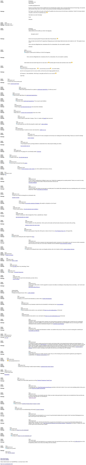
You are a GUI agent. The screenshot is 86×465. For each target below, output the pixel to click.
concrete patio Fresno (15, 83)
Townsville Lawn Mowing (42, 189)
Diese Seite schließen (5, 459)
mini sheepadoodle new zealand (22, 217)
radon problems (44, 124)
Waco (33, 236)
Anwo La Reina (16, 279)
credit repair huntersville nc (31, 95)
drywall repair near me (23, 157)
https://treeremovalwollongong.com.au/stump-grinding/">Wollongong (57, 423)
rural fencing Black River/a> (34, 287)
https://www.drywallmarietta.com (24, 435)
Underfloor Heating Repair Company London (31, 403)
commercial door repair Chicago (47, 366)
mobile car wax (43, 129)
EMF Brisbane (43, 344)
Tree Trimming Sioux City (60, 230)
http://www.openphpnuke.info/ (7, 463)
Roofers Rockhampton (47, 298)
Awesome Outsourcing (18, 272)
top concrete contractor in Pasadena (32, 203)
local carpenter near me (25, 145)
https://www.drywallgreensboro (50, 310)
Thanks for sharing (9, 255)
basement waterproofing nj (42, 354)
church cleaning (31, 137)
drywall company (11, 452)
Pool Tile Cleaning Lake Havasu (44, 387)
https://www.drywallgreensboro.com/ (52, 315)
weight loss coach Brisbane (58, 323)
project (25, 163)
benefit (44, 118)
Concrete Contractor (40, 409)
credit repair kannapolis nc (29, 101)
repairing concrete (15, 197)
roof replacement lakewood (26, 106)
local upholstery (60, 304)
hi (5, 174)
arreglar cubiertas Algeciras (69, 249)
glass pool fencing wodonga (65, 243)
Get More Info (77, 441)
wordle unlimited (31, 292)
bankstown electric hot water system (32, 225)
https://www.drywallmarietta (22, 430)
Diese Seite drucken (4, 458)
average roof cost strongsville (27, 112)
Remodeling (7, 374)
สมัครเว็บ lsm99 (32, 397)
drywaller (15, 266)
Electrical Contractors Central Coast (44, 380)
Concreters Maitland (33, 182)
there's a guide (15, 260)
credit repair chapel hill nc (42, 89)
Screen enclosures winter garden (28, 168)
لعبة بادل (6, 337)
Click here (39, 151)
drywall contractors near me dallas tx (31, 209)
